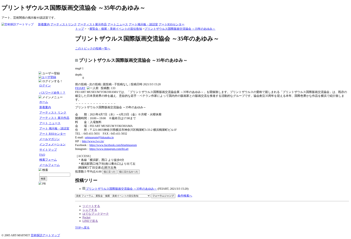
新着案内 (44, 24)
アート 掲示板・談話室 (54, 128)
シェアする (89, 209)
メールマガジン (49, 139)
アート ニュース (50, 123)
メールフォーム (49, 165)
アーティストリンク (63, 24)
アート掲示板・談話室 (143, 24)
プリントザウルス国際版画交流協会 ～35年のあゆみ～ (179, 28)
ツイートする (91, 206)
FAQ (42, 154)
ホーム (43, 102)
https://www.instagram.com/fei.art (108, 148)
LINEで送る (90, 220)
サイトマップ (48, 149)
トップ (79, 28)
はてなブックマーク (95, 213)
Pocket (86, 217)
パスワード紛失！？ (52, 92)
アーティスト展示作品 (92, 24)
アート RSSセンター (52, 133)
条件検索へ (185, 195)
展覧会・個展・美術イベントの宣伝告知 (115, 28)
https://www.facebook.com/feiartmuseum (113, 145)
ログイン (45, 85)
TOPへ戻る (82, 227)
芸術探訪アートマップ (45, 235)
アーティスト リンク (52, 112)
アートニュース (117, 24)
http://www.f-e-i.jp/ (93, 141)
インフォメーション (52, 144)
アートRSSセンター (171, 24)
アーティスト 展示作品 (54, 117)
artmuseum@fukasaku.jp (99, 137)
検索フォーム (48, 159)
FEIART (80, 88)
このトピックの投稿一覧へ (92, 48)
